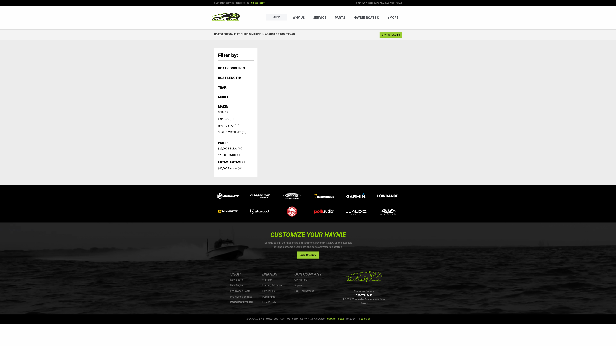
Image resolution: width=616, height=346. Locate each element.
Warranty (267, 279)
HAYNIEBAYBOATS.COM (241, 302)
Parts (340, 18)
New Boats (236, 279)
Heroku (365, 319)
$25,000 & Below (227, 148)
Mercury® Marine (272, 285)
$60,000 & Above (227, 168)
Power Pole (269, 290)
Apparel (298, 285)
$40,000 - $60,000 (229, 161)
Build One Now (308, 255)
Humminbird (268, 296)
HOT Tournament (304, 290)
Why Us (299, 18)
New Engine (236, 285)
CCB (220, 112)
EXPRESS (223, 118)
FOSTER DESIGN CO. (336, 319)
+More (393, 18)
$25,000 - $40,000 (228, 155)
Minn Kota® (269, 302)
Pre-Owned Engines (241, 296)
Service (319, 18)
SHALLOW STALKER (229, 132)
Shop (276, 17)
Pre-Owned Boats (240, 290)
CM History (300, 279)
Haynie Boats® (366, 18)
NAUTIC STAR (226, 125)
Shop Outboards (391, 35)
